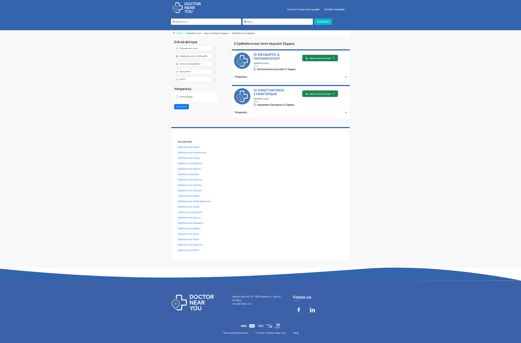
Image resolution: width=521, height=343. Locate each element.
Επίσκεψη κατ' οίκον (189, 48)
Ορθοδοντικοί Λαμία (188, 239)
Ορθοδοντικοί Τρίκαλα (189, 185)
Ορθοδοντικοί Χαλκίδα (189, 190)
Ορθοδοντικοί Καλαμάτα (190, 223)
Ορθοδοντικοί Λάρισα (189, 168)
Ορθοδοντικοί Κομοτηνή (190, 244)
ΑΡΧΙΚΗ (179, 33)
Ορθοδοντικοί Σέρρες (243, 33)
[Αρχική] (186, 7)
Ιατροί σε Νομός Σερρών (216, 33)
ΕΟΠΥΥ (183, 79)
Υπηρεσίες (241, 76)
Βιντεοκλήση (185, 71)
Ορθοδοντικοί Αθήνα (188, 147)
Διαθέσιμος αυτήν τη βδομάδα (193, 56)
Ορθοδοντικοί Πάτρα (189, 157)
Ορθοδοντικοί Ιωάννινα (190, 179)
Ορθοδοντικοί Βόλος (188, 174)
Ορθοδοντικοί (193, 33)
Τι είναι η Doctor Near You (270, 332)
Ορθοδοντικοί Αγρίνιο (189, 217)
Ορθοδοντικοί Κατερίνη (190, 212)
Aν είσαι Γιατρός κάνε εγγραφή (303, 9)
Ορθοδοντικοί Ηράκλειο (190, 163)
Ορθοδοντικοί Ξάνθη (189, 206)
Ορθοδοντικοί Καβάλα (189, 228)
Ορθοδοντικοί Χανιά (188, 233)
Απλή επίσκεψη (186, 96)
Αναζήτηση (323, 21)
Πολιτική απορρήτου (235, 332)
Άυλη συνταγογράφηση (190, 63)
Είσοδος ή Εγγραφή (334, 9)
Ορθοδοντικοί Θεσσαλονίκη (192, 152)
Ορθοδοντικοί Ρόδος (189, 250)
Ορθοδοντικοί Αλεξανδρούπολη (194, 201)
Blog (296, 332)
